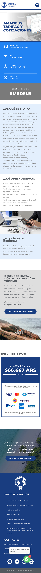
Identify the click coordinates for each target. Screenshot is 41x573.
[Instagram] (17, 561)
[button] (37, 5)
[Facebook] (9, 561)
